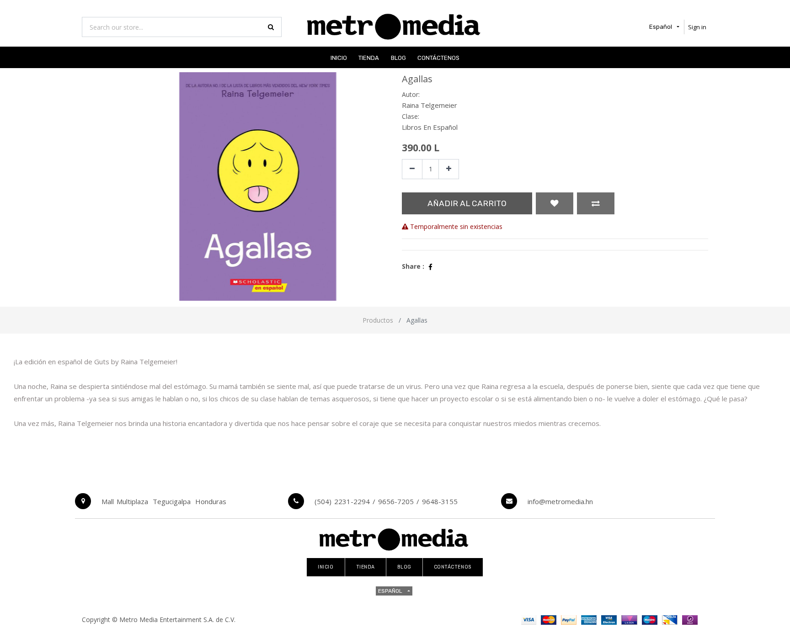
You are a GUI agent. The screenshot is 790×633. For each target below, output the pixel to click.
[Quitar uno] (412, 169)
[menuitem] (339, 57)
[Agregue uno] (448, 169)
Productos (378, 320)
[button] (554, 203)
